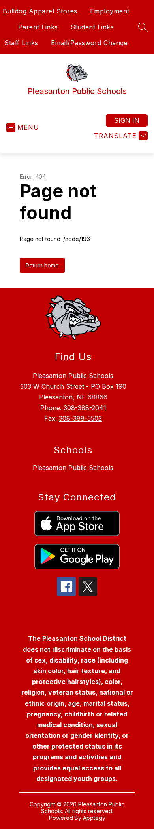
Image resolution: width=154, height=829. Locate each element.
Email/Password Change (89, 43)
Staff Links (21, 43)
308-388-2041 (85, 408)
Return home (42, 265)
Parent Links (38, 27)
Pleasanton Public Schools (73, 468)
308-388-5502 (80, 418)
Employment (110, 11)
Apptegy (94, 817)
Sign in (126, 120)
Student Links (92, 27)
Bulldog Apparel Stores (40, 11)
